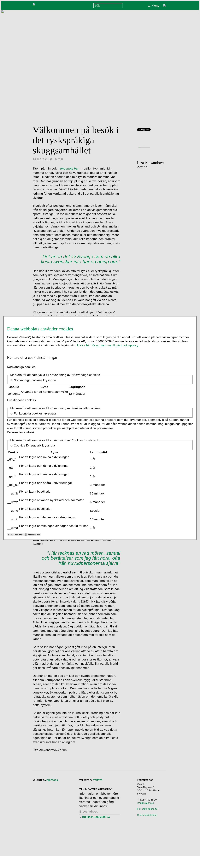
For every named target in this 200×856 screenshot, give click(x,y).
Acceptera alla (34, 535)
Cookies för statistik (21, 432)
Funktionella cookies (21, 400)
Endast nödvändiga (16, 535)
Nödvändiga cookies (21, 367)
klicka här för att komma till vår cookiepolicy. (108, 345)
